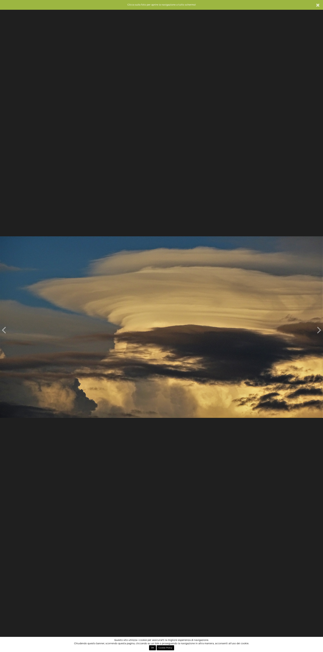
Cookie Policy (165, 648)
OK (152, 648)
